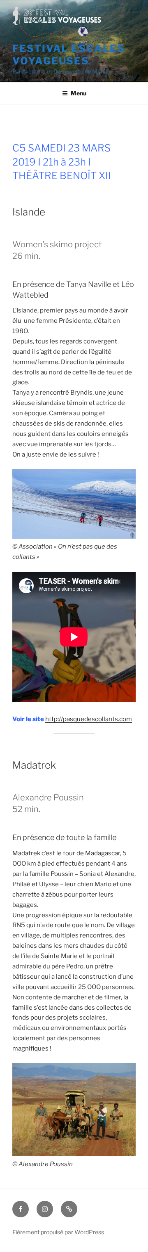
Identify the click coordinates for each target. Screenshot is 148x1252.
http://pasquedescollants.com (88, 719)
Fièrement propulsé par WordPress (58, 1231)
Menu (78, 93)
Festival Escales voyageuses (68, 55)
